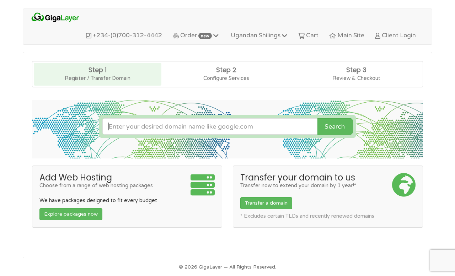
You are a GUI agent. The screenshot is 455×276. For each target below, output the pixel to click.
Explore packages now (71, 214)
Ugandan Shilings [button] (255, 35)
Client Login (398, 35)
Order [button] (194, 35)
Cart (311, 35)
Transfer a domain (266, 203)
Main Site (350, 35)
